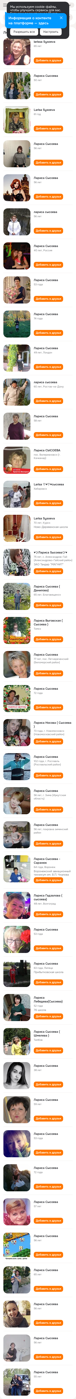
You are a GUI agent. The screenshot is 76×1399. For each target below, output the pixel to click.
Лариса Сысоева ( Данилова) (47, 588)
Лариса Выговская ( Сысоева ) (48, 622)
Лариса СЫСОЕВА (47, 450)
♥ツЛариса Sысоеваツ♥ (50, 552)
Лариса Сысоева (46, 76)
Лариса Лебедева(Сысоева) (48, 999)
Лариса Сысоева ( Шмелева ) (47, 1033)
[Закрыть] (61, 18)
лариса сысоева (45, 212)
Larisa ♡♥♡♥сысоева (49, 484)
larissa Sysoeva (44, 42)
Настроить (50, 32)
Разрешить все (24, 32)
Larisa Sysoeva (44, 110)
